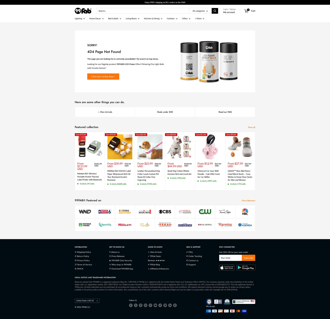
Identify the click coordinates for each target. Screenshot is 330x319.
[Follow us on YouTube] (155, 305)
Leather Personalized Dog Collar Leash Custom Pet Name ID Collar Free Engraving (149, 175)
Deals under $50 (165, 111)
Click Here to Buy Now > (103, 76)
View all (252, 127)
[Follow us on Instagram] (145, 305)
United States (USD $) (85, 301)
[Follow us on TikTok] (160, 305)
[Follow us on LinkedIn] (170, 305)
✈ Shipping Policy (83, 252)
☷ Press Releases (117, 256)
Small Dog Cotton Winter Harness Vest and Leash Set (179, 172)
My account (229, 12)
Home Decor (95, 18)
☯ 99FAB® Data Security (120, 260)
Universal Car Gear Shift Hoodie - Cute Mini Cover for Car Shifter (209, 174)
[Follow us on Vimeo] (165, 305)
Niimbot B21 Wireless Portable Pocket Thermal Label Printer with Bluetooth (89, 176)
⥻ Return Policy (82, 256)
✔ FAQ (189, 252)
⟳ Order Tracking (194, 256)
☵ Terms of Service (83, 264)
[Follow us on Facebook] (131, 305)
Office (185, 18)
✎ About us (114, 252)
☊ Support (191, 264)
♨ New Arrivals (105, 111)
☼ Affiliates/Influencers (158, 268)
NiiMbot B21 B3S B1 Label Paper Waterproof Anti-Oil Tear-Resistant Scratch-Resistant (119, 175)
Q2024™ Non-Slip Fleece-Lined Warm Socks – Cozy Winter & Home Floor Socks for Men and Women (240, 175)
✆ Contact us (192, 260)
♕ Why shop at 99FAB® (120, 264)
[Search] (215, 11)
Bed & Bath (113, 18)
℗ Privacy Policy (82, 260)
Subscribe (248, 258)
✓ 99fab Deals (154, 256)
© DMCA (79, 268)
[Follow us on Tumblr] (175, 305)
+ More (198, 18)
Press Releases (249, 200)
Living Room (131, 18)
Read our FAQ (225, 111)
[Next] (255, 161)
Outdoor (171, 18)
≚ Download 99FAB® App (121, 268)
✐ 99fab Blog (154, 264)
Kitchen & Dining (151, 18)
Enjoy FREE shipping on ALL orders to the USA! (165, 2)
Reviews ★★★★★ (156, 260)
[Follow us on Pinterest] (150, 305)
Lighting (78, 18)
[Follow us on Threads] (140, 305)
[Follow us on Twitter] (136, 305)
